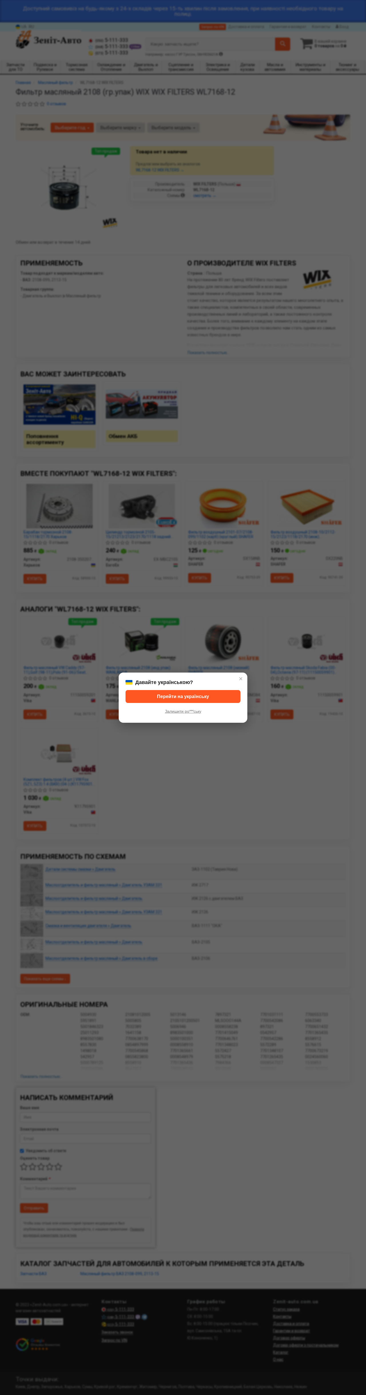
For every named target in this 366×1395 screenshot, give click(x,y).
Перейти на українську (183, 696)
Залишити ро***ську (183, 711)
